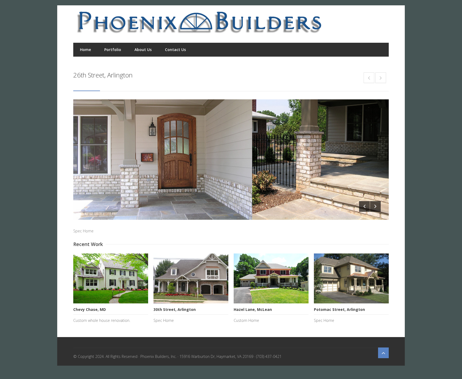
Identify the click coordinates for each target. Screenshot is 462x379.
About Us (143, 49)
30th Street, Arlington (174, 309)
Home (85, 49)
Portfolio (112, 49)
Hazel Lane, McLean (253, 309)
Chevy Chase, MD (89, 309)
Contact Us (175, 49)
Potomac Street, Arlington (339, 309)
